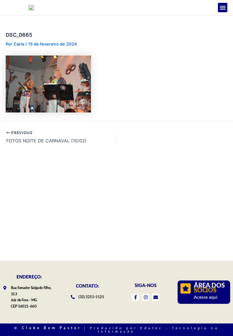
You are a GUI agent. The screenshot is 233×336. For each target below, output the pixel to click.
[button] (222, 7)
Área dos (209, 288)
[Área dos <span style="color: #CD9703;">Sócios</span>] (185, 288)
